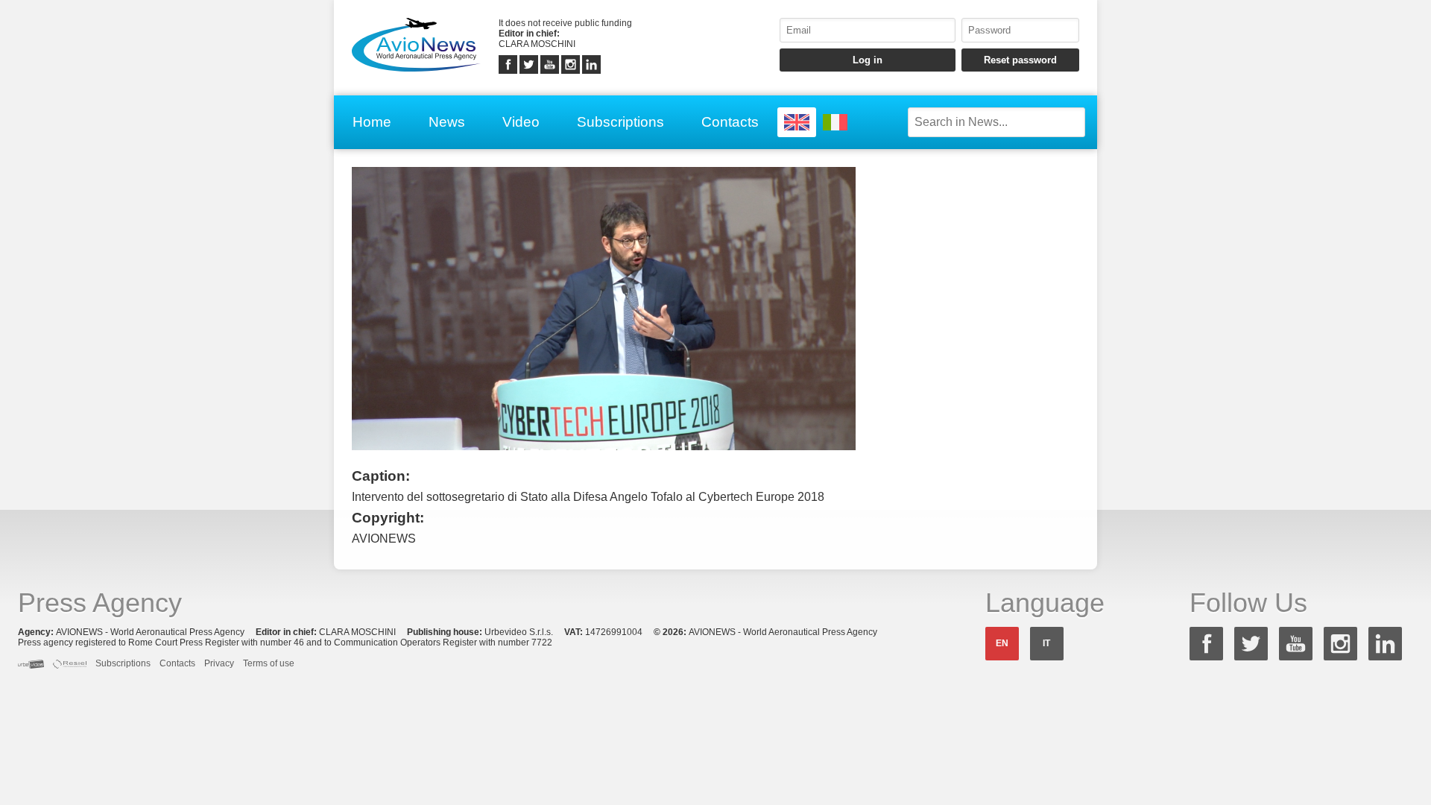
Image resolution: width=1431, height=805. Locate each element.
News (447, 122)
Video (521, 122)
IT (1046, 643)
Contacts (730, 122)
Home (372, 122)
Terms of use (268, 663)
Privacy (219, 663)
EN (1002, 643)
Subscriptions (620, 122)
